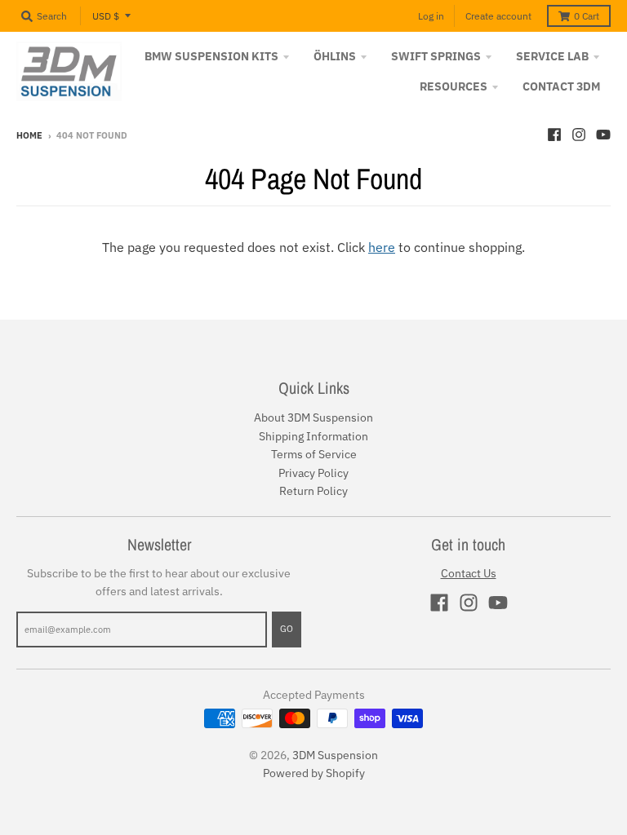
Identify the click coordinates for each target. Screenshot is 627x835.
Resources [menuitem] (453, 86)
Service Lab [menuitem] (552, 56)
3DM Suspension (335, 755)
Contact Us (468, 573)
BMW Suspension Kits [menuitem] (211, 56)
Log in (431, 16)
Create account (498, 16)
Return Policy (313, 491)
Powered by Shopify (314, 773)
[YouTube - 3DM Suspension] (603, 134)
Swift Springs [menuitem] (436, 56)
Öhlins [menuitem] (335, 56)
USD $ (105, 16)
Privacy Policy (313, 473)
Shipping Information (313, 436)
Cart (586, 16)
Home (29, 135)
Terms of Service (314, 454)
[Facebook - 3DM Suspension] (554, 134)
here (381, 247)
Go (286, 628)
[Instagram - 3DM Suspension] (578, 134)
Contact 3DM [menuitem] (561, 86)
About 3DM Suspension (313, 417)
